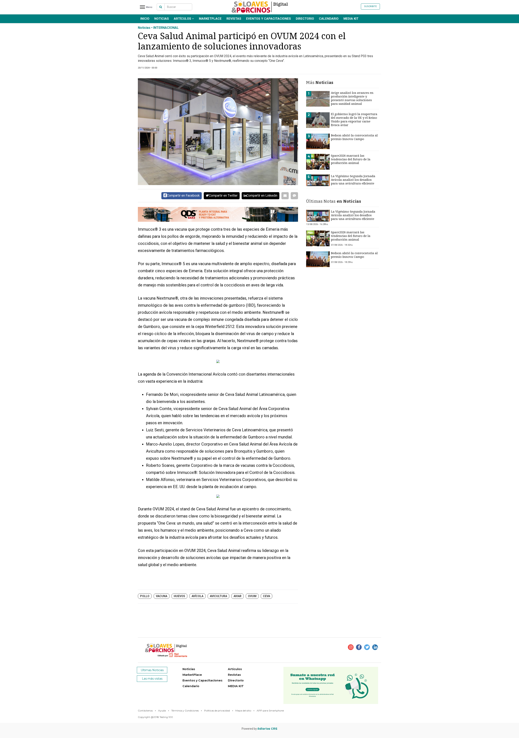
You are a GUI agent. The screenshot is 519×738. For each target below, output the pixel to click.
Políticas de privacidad (217, 710)
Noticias (161, 18)
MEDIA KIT (350, 18)
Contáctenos (145, 710)
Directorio (305, 18)
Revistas (233, 18)
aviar (237, 596)
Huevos (179, 596)
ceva (266, 596)
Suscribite (370, 6)
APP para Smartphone (270, 710)
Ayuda (162, 710)
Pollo (144, 596)
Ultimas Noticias (152, 670)
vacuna (161, 596)
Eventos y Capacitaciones (268, 18)
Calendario (329, 18)
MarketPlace (210, 18)
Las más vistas (152, 678)
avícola (197, 596)
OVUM (252, 596)
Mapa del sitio (243, 710)
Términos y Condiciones (185, 710)
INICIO (144, 18)
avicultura (218, 596)
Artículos (183, 18)
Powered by (259, 728)
